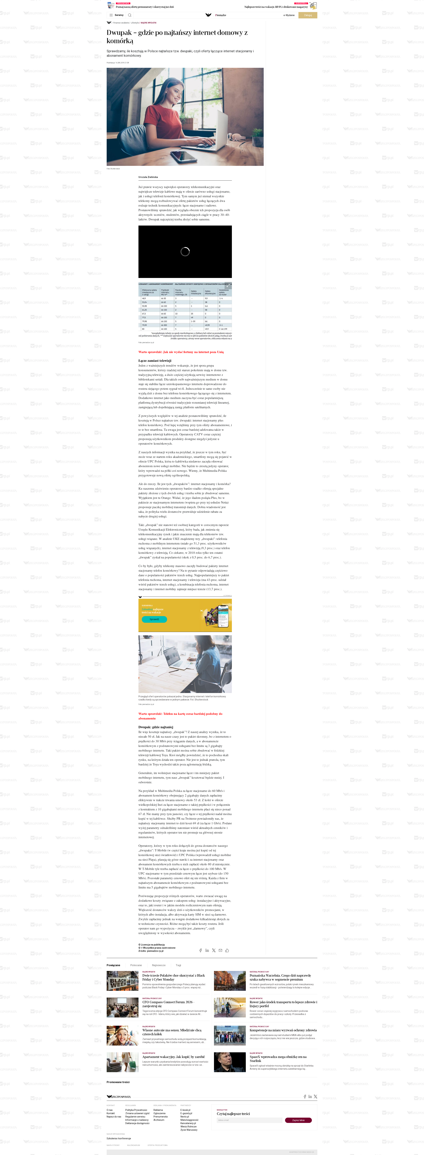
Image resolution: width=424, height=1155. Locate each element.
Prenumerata (161, 1116)
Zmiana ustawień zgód (137, 1113)
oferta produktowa (158, 1145)
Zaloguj (308, 15)
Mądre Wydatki (148, 23)
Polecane (136, 965)
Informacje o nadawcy (137, 1120)
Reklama (158, 1110)
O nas (110, 1110)
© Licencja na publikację (151, 944)
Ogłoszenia (159, 1113)
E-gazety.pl (186, 1113)
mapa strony (113, 1145)
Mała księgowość (189, 1120)
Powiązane (113, 965)
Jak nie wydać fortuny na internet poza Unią (193, 352)
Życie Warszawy (189, 1130)
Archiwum (159, 1120)
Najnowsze (159, 965)
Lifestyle (135, 23)
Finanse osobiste (121, 23)
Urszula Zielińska (148, 177)
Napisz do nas (114, 1116)
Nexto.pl (185, 1116)
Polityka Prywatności (136, 1110)
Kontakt (111, 1113)
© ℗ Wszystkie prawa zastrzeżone (156, 947)
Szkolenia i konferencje (119, 1138)
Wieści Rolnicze (189, 1126)
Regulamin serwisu (135, 1116)
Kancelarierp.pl (188, 1123)
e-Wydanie (289, 15)
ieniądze (220, 15)
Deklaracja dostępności (137, 1123)
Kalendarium (133, 1145)
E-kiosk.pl (185, 1110)
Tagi (178, 965)
